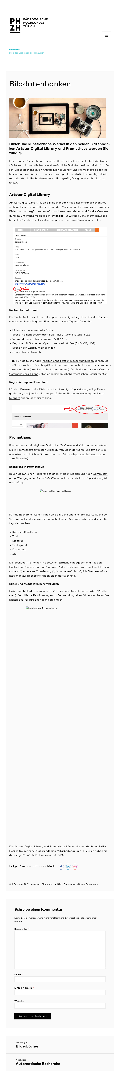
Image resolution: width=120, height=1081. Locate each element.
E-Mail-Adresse (24, 988)
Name (18, 975)
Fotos (89, 884)
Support (14, 398)
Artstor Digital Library (57, 170)
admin (36, 884)
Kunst (95, 884)
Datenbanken (70, 884)
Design (81, 884)
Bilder (60, 884)
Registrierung (79, 389)
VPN (61, 855)
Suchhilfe (69, 576)
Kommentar (22, 929)
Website (19, 1001)
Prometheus (86, 170)
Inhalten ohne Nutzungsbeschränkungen (68, 361)
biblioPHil (14, 49)
